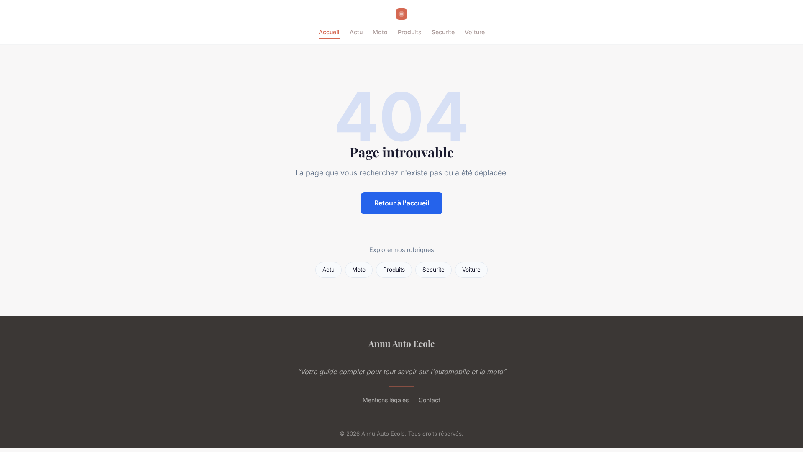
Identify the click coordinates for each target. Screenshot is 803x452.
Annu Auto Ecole (401, 343)
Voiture (475, 32)
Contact (429, 399)
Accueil (329, 32)
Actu (356, 32)
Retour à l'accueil (401, 203)
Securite (443, 32)
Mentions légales (386, 399)
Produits (410, 32)
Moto (380, 32)
